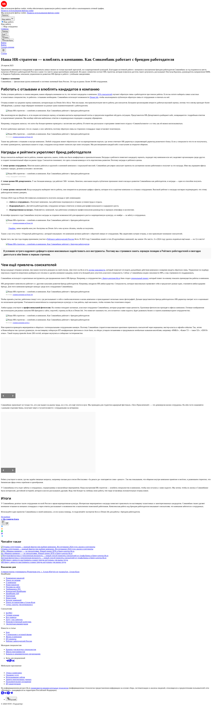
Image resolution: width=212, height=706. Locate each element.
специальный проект (139, 278)
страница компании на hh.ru (21, 323)
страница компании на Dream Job (23, 137)
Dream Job (94, 97)
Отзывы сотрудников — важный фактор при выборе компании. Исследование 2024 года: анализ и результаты (47, 549)
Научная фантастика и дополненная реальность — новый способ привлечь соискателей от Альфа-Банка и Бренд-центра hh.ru (53, 558)
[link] (5, 37)
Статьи (4, 53)
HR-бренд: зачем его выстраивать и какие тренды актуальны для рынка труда (33, 562)
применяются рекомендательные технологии (49, 688)
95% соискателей (105, 94)
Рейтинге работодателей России (60, 239)
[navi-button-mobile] (3, 50)
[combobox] (11, 699)
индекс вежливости (97, 270)
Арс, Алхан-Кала (72, 572)
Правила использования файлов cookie (43, 13)
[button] (3, 43)
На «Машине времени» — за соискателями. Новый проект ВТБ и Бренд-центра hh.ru (36, 553)
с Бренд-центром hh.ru (110, 278)
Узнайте (12, 228)
